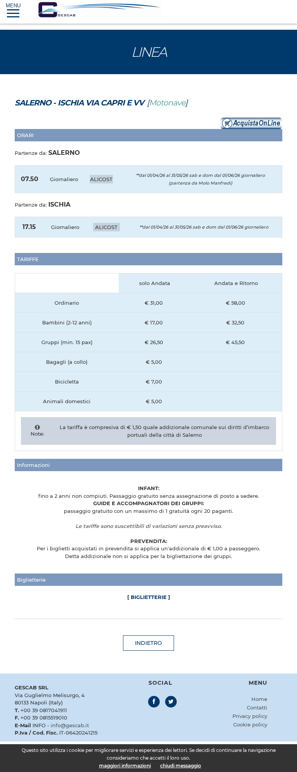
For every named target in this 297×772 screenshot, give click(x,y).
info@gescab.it (70, 725)
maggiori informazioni (125, 766)
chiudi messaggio (180, 766)
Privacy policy (249, 716)
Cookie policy (250, 724)
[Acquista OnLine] (251, 122)
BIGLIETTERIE (149, 597)
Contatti (257, 707)
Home (259, 699)
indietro (148, 643)
